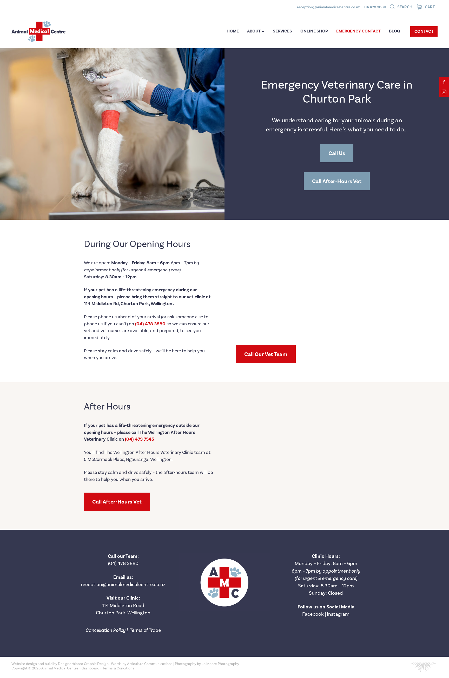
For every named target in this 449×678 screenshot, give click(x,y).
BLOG (394, 31)
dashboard (90, 668)
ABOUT (254, 31)
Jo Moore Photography (220, 664)
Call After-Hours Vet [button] (336, 181)
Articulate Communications (150, 664)
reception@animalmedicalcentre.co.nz (328, 7)
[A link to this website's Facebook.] (444, 82)
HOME (233, 31)
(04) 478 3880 (123, 563)
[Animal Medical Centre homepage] (54, 31)
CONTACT (423, 31)
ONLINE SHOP (314, 31)
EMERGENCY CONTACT (358, 31)
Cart (429, 7)
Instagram (338, 614)
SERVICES (282, 31)
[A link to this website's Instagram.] (444, 92)
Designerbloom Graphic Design (83, 664)
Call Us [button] (336, 153)
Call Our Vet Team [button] (265, 354)
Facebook (313, 614)
